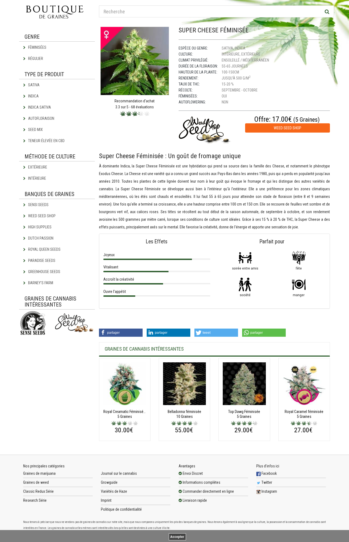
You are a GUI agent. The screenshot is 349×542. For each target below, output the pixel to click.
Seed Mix (35, 129)
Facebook (269, 473)
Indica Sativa (39, 107)
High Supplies (39, 227)
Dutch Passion (40, 238)
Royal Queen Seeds (44, 249)
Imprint (106, 500)
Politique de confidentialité (121, 509)
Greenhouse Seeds (43, 272)
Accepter (177, 537)
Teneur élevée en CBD (46, 141)
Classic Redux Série (38, 491)
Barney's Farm (40, 283)
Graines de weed (36, 482)
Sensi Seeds (38, 205)
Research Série (35, 500)
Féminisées (36, 47)
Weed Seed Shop (41, 216)
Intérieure (36, 178)
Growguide (109, 482)
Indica (33, 96)
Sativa (33, 85)
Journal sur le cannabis (119, 473)
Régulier (35, 58)
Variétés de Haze (114, 491)
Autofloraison (40, 118)
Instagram (269, 491)
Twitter (266, 482)
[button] (121, 333)
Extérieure (37, 167)
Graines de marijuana (39, 473)
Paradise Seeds (41, 260)
